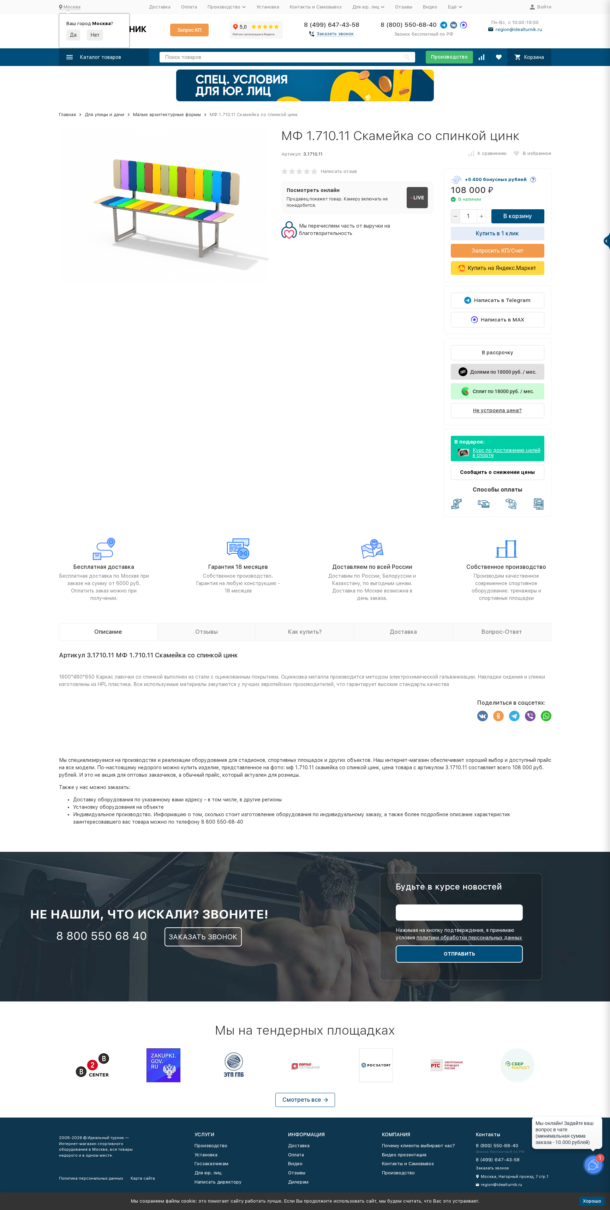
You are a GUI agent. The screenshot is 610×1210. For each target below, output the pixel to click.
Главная (67, 114)
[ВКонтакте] (482, 716)
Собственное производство (506, 567)
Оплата (189, 7)
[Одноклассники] (498, 716)
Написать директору (218, 1182)
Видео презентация (404, 1154)
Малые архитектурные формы (167, 114)
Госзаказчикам (211, 1163)
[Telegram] (514, 716)
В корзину (517, 216)
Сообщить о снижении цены (497, 472)
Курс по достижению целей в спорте (506, 452)
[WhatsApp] (546, 716)
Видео (430, 7)
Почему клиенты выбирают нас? (418, 1145)
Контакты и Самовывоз (316, 7)
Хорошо (592, 1201)
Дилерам (298, 1182)
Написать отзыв (339, 171)
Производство (449, 57)
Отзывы (403, 7)
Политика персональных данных (91, 1178)
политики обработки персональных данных (469, 937)
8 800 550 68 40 (101, 936)
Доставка (160, 7)
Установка (267, 7)
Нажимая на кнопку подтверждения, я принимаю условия (459, 933)
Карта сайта (143, 1178)
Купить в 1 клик (497, 233)
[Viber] (530, 716)
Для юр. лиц (208, 1172)
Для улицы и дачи (104, 114)
